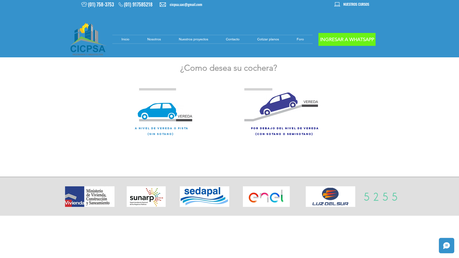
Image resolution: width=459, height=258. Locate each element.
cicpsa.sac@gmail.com (186, 4)
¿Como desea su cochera (226, 68)
